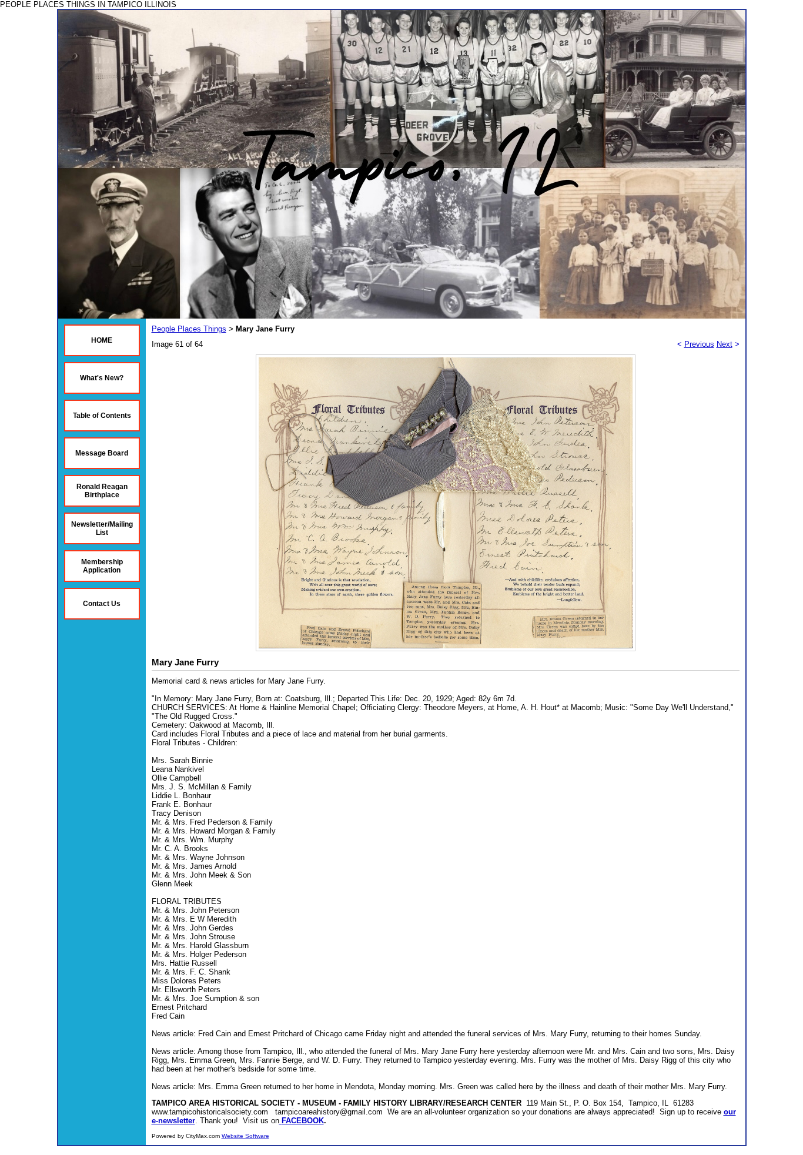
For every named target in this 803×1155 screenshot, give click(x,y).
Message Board (101, 453)
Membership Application (102, 566)
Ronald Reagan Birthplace (102, 491)
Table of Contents (102, 415)
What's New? (101, 378)
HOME (101, 340)
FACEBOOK (303, 1120)
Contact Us (102, 604)
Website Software (245, 1136)
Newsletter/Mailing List (102, 528)
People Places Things (189, 328)
